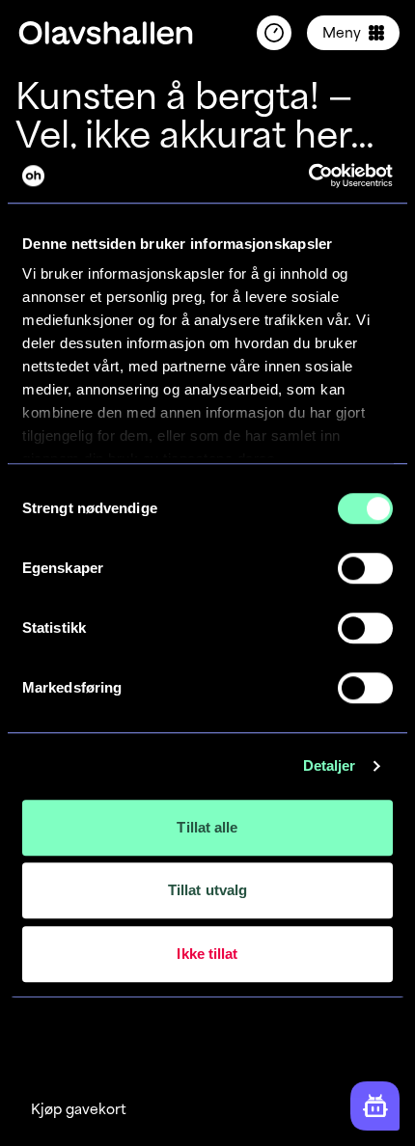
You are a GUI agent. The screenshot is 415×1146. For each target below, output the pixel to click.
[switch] (365, 568)
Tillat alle (207, 827)
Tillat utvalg (207, 890)
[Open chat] (375, 1106)
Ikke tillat (207, 953)
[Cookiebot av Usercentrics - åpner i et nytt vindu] (308, 175)
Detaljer (329, 765)
